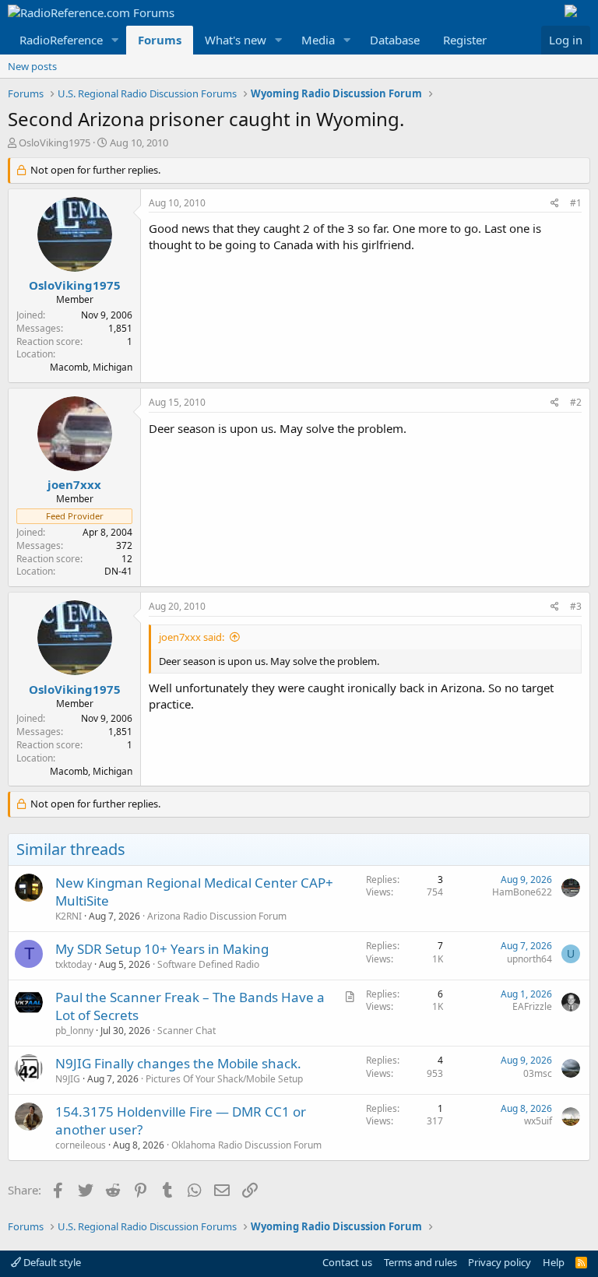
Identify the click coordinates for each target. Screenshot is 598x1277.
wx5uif (538, 1120)
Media (318, 39)
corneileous (80, 1145)
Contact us (347, 1262)
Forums (159, 39)
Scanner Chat (186, 1030)
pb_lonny (74, 1030)
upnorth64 (529, 959)
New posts (32, 66)
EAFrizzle (532, 1006)
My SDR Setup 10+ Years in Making (162, 949)
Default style (51, 1262)
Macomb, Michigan (91, 367)
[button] (115, 40)
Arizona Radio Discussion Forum (217, 916)
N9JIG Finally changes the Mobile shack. (178, 1063)
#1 (576, 202)
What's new (235, 39)
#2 (576, 402)
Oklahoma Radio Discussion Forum (246, 1145)
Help (554, 1262)
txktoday (73, 964)
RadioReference (61, 39)
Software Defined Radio (208, 964)
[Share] (555, 204)
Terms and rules (420, 1262)
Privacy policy (499, 1262)
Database (395, 39)
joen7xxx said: (191, 637)
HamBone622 (522, 892)
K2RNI (68, 916)
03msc (537, 1073)
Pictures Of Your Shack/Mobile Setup (224, 1078)
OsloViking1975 (54, 142)
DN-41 (118, 571)
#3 (576, 606)
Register (465, 39)
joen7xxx (74, 484)
